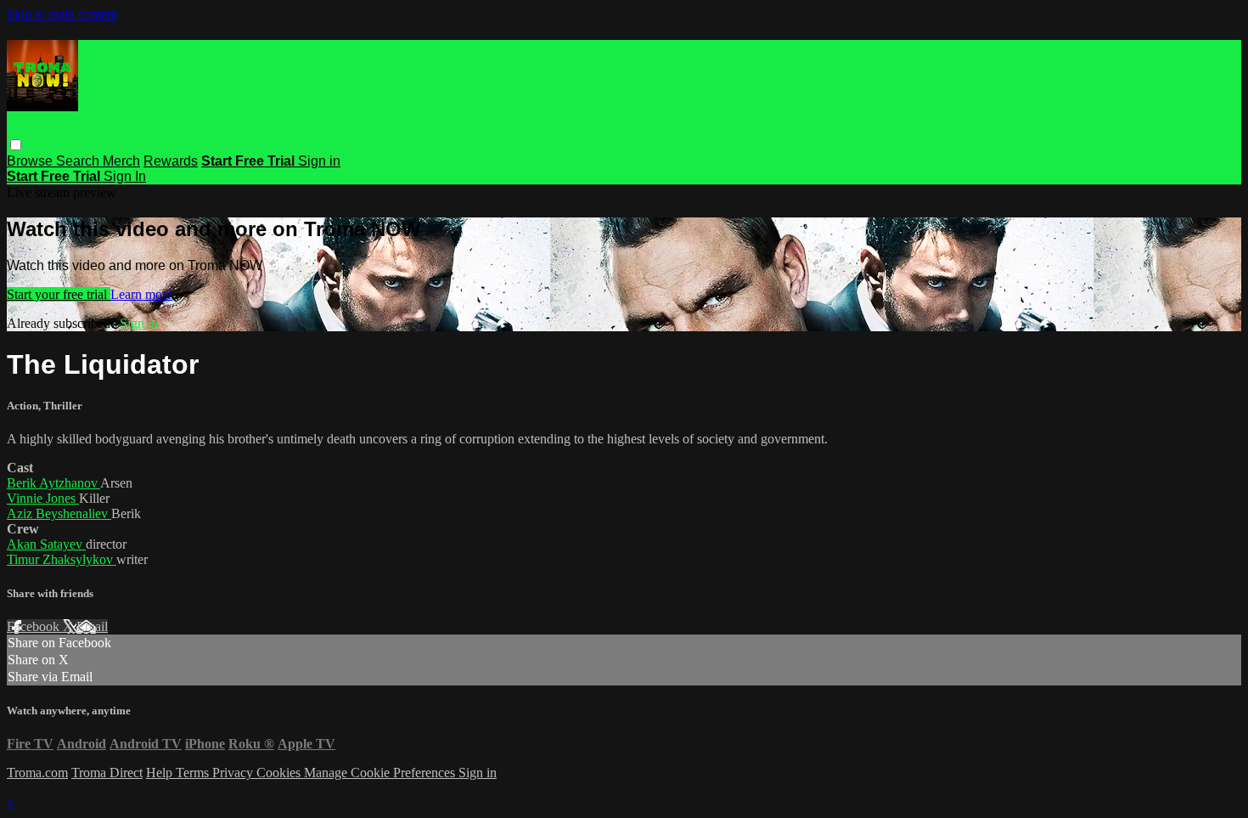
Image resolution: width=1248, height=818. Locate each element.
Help (161, 772)
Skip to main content (62, 14)
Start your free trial (58, 294)
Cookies (280, 772)
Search (79, 161)
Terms (194, 772)
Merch (121, 161)
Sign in (319, 161)
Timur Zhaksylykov (61, 559)
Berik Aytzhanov (53, 483)
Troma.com (37, 772)
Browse (31, 161)
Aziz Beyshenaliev (59, 513)
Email (92, 626)
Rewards (170, 161)
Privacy (234, 772)
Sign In (125, 176)
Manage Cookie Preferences (381, 772)
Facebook (35, 626)
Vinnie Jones (43, 498)
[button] (15, 144)
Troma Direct (107, 772)
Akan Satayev (46, 544)
